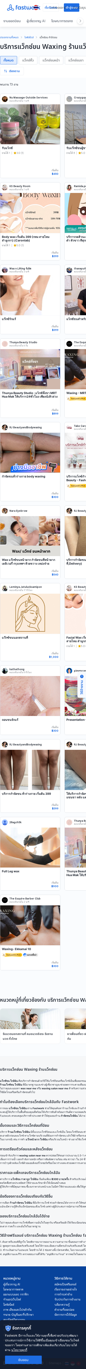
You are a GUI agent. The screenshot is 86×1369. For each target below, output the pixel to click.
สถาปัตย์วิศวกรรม (14, 1319)
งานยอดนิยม (12, 20)
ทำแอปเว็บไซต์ (12, 1299)
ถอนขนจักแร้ (10, 719)
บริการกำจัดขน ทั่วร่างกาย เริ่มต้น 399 (26, 793)
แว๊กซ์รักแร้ (9, 319)
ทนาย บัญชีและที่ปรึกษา (18, 1314)
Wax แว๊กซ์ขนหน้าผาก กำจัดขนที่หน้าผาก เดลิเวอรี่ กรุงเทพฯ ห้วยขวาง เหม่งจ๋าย (28, 561)
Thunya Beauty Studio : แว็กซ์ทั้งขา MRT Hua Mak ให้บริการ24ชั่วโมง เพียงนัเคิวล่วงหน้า (30, 396)
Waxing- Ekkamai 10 (16, 949)
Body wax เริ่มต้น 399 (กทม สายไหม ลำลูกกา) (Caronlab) (25, 238)
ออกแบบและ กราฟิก (16, 1294)
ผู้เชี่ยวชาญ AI (36, 20)
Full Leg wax (10, 871)
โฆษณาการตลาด (62, 20)
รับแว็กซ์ (7, 148)
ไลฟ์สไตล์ (29, 37)
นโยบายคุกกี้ (19, 1350)
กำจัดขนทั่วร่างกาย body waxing (23, 476)
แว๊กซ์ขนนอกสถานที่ (15, 637)
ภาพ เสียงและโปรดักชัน (17, 1309)
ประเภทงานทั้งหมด (9, 37)
